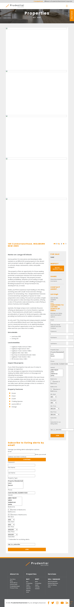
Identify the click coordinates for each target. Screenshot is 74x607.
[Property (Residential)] (15, 481)
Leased (37, 588)
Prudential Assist (15, 586)
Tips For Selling (52, 585)
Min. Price (11, 527)
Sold (27, 592)
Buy (34, 17)
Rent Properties (38, 582)
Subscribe (11, 537)
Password (11, 462)
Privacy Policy (14, 588)
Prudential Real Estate (15, 6)
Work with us (13, 583)
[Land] (15, 483)
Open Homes (28, 586)
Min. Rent (11, 517)
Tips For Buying (28, 589)
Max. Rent (11, 522)
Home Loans (13, 584)
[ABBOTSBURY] (15, 498)
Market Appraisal (53, 583)
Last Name (11, 473)
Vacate (37, 587)
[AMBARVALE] (15, 502)
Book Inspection (58, 268)
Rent (39, 17)
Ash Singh (54, 294)
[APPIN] (15, 504)
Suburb (10, 495)
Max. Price (11, 532)
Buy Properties (29, 582)
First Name (11, 467)
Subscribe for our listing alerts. (19, 539)
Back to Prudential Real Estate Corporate (59, 1)
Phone (10, 490)
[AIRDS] (15, 500)
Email (9, 451)
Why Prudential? (52, 581)
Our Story (12, 579)
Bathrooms (11, 512)
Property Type (12, 478)
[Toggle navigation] (67, 6)
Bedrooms (11, 507)
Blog (11, 581)
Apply (36, 585)
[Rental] (15, 485)
